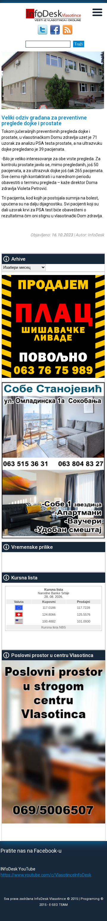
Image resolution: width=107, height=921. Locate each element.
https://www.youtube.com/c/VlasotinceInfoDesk (46, 875)
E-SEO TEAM (58, 905)
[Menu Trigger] (97, 11)
